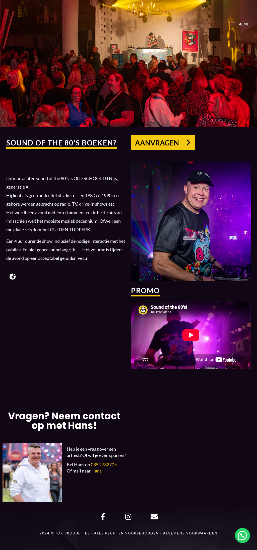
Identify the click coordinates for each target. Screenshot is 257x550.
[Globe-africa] (12, 276)
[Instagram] (128, 517)
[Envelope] (154, 517)
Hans (96, 471)
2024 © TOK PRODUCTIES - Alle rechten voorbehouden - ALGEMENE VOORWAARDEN (129, 533)
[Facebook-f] (102, 517)
